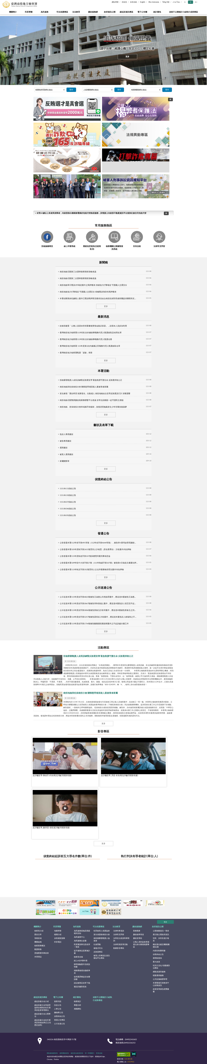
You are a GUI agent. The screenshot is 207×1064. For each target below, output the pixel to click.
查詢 (203, 3)
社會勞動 (97, 476)
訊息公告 (57, 537)
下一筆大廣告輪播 (172, 121)
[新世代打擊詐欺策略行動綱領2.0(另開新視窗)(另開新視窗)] (103, 120)
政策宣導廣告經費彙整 (161, 522)
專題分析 (77, 537)
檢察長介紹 (38, 463)
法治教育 (75, 12)
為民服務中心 (79, 469)
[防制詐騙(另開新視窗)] (76, 444)
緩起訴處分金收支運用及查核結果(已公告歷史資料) (42, 554)
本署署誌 (38, 489)
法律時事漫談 (118, 463)
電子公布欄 (145, 12)
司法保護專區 (60, 12)
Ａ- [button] (185, 2)
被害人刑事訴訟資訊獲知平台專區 (102, 489)
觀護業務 (38, 481)
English (142, 2)
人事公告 (57, 541)
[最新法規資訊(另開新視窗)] (49, 444)
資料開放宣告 (64, 585)
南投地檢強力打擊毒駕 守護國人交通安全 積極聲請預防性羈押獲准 (66, 235)
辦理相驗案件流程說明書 (82, 498)
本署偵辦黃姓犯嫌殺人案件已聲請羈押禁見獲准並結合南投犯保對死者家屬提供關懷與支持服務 (78, 242)
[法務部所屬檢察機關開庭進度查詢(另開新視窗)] (131, 444)
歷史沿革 (38, 467)
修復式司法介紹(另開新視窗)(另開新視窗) (105, 150)
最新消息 (57, 533)
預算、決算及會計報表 (161, 471)
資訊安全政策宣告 (77, 585)
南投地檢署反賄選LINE (89, 150)
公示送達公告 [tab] (163, 207)
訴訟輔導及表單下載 (82, 515)
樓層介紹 (57, 467)
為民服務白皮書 (80, 473)
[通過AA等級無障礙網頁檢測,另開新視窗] (123, 587)
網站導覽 (115, 2)
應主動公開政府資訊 (161, 467)
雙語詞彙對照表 (80, 519)
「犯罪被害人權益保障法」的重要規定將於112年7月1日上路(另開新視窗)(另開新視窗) (114, 150)
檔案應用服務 (158, 507)
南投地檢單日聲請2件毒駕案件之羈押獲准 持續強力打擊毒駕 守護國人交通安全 (71, 229)
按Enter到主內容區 (9, 2)
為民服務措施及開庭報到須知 (82, 464)
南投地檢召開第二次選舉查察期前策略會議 (56, 222)
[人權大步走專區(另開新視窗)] (103, 444)
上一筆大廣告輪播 (34, 121)
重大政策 (156, 494)
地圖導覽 (57, 463)
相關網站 (77, 541)
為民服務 (42, 12)
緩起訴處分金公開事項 (42, 547)
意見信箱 (99, 585)
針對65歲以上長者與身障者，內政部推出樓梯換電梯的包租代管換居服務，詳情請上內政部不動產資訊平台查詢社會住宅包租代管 (90, 159)
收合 (165, 454)
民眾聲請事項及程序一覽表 (82, 478)
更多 (127, 57)
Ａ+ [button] (196, 2)
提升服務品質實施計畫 (82, 484)
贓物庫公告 (58, 545)
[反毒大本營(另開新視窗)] (158, 444)
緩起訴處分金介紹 (41, 533)
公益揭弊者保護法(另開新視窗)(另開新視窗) (93, 150)
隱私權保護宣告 (52, 585)
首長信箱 (133, 2)
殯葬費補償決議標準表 (82, 504)
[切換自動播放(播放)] (170, 99)
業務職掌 (136, 463)
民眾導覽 (26, 12)
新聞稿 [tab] (43, 207)
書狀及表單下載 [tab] (104, 207)
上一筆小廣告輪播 (36, 444)
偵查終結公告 (158, 486)
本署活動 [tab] (84, 207)
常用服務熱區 (103, 172)
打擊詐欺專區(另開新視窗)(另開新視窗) (110, 150)
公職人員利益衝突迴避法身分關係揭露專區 (141, 476)
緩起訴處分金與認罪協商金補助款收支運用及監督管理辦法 (42, 539)
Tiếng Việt (165, 2)
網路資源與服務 (159, 504)
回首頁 (124, 2)
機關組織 (38, 474)
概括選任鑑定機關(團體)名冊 (161, 478)
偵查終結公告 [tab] (124, 207)
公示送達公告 (59, 556)
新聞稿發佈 (157, 490)
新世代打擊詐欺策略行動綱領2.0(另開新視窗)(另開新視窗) (97, 150)
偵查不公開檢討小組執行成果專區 (186, 12)
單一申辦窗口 (89, 585)
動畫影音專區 (118, 480)
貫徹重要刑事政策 (41, 485)
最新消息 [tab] (63, 207)
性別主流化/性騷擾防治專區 (161, 499)
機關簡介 (10, 12)
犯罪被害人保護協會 (102, 463)
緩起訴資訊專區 (127, 12)
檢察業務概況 (39, 478)
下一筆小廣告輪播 (170, 444)
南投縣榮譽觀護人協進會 (102, 471)
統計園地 (160, 12)
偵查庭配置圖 (59, 470)
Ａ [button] (190, 2)
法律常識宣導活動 (120, 476)
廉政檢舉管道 (138, 467)
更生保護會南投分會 (102, 467)
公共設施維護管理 (160, 511)
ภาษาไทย (176, 2)
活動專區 (103, 268)
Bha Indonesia (154, 2)
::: (1, 15)
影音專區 (103, 341)
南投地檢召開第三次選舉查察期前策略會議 (56, 215)
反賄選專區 (98, 484)
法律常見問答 (118, 467)
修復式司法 (98, 480)
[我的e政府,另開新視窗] (134, 587)
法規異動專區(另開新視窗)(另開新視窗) (101, 150)
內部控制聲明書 (159, 483)
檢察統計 (77, 533)
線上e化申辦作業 (80, 493)
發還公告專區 (59, 552)
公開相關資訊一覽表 (161, 463)
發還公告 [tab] (144, 207)
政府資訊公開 (109, 12)
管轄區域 (38, 470)
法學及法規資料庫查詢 (121, 471)
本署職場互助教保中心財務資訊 (161, 516)
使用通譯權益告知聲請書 (82, 510)
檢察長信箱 (78, 489)
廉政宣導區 (137, 470)
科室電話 (57, 474)
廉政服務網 (92, 12)
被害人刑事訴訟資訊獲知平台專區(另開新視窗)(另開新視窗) (118, 150)
